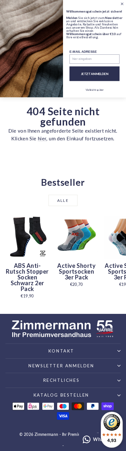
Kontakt (61, 350)
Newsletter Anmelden (61, 365)
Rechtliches (61, 380)
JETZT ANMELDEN (95, 74)
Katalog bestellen (61, 395)
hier (42, 138)
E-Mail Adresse (83, 51)
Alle (63, 200)
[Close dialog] (122, 3)
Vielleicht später (95, 89)
